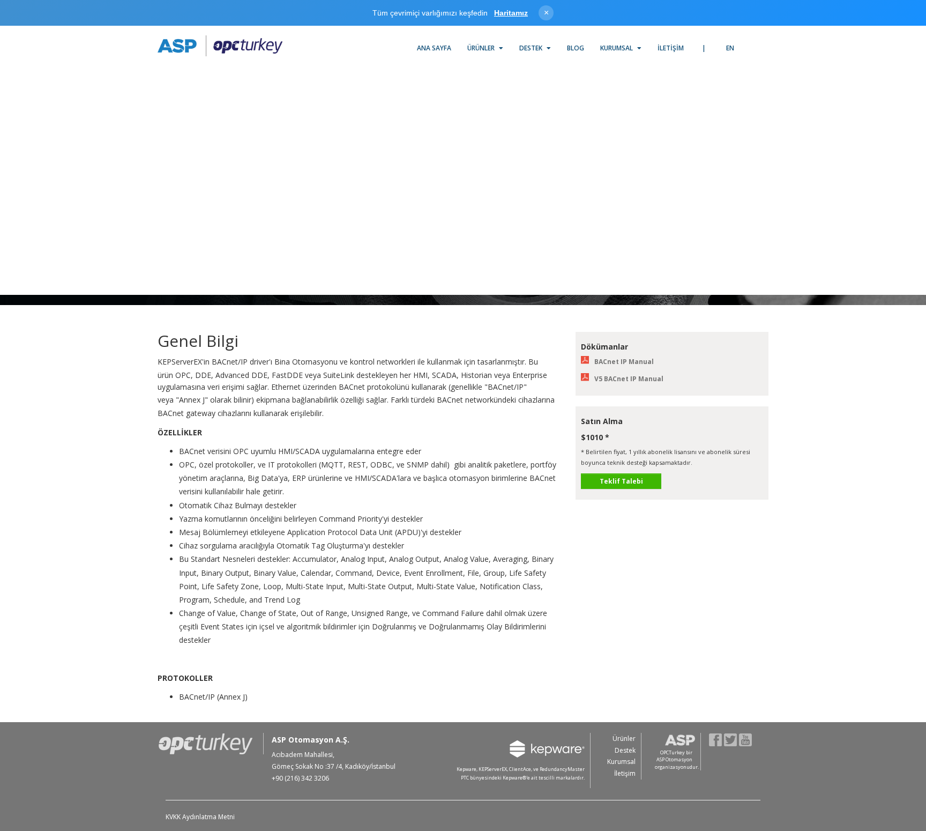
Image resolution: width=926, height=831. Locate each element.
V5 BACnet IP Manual (628, 378)
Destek (531, 48)
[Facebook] (715, 739)
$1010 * (595, 437)
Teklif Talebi (621, 481)
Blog (575, 48)
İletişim (671, 48)
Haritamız (511, 13)
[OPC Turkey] (220, 46)
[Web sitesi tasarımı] (756, 779)
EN (730, 48)
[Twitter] (730, 739)
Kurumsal (617, 48)
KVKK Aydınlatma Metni (200, 816)
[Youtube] (745, 739)
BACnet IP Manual (624, 361)
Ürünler (481, 48)
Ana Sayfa (434, 48)
